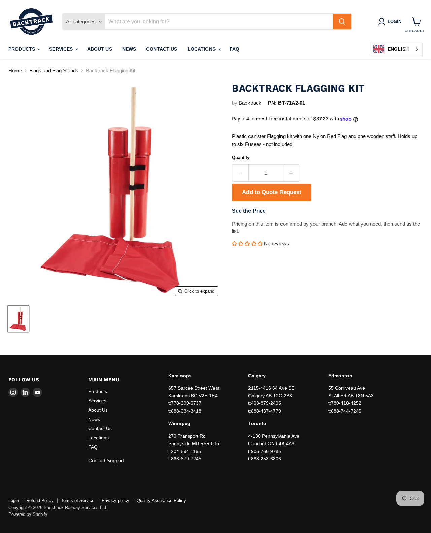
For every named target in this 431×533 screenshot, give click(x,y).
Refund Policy (40, 500)
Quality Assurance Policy (161, 500)
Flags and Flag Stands (53, 70)
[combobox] (396, 49)
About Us (99, 49)
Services (61, 49)
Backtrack (250, 103)
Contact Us (161, 49)
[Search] (342, 21)
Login (13, 500)
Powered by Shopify (27, 514)
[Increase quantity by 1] (291, 172)
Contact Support (106, 460)
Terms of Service (77, 500)
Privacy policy (115, 500)
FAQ (234, 49)
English (398, 49)
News (129, 49)
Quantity (241, 157)
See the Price (249, 211)
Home (15, 70)
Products (22, 49)
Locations (202, 49)
